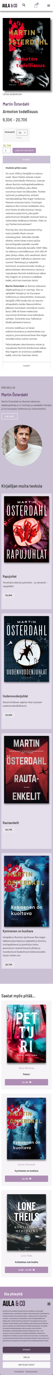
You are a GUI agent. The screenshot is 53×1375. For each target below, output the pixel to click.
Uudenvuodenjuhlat (15, 696)
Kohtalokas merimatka (26, 1262)
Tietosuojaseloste (31, 1371)
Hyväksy (26, 1349)
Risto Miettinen (26, 1068)
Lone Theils (26, 1255)
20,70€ (8, 829)
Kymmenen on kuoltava (18, 931)
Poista (19, 138)
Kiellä (27, 1357)
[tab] (26, 159)
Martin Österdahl (16, 103)
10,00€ (8, 715)
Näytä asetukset (26, 1364)
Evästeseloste (19, 1371)
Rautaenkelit (11, 823)
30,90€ (8, 595)
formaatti (10, 132)
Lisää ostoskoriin (24, 150)
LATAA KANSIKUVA (12, 94)
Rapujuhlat (10, 576)
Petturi (26, 1074)
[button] (49, 1304)
